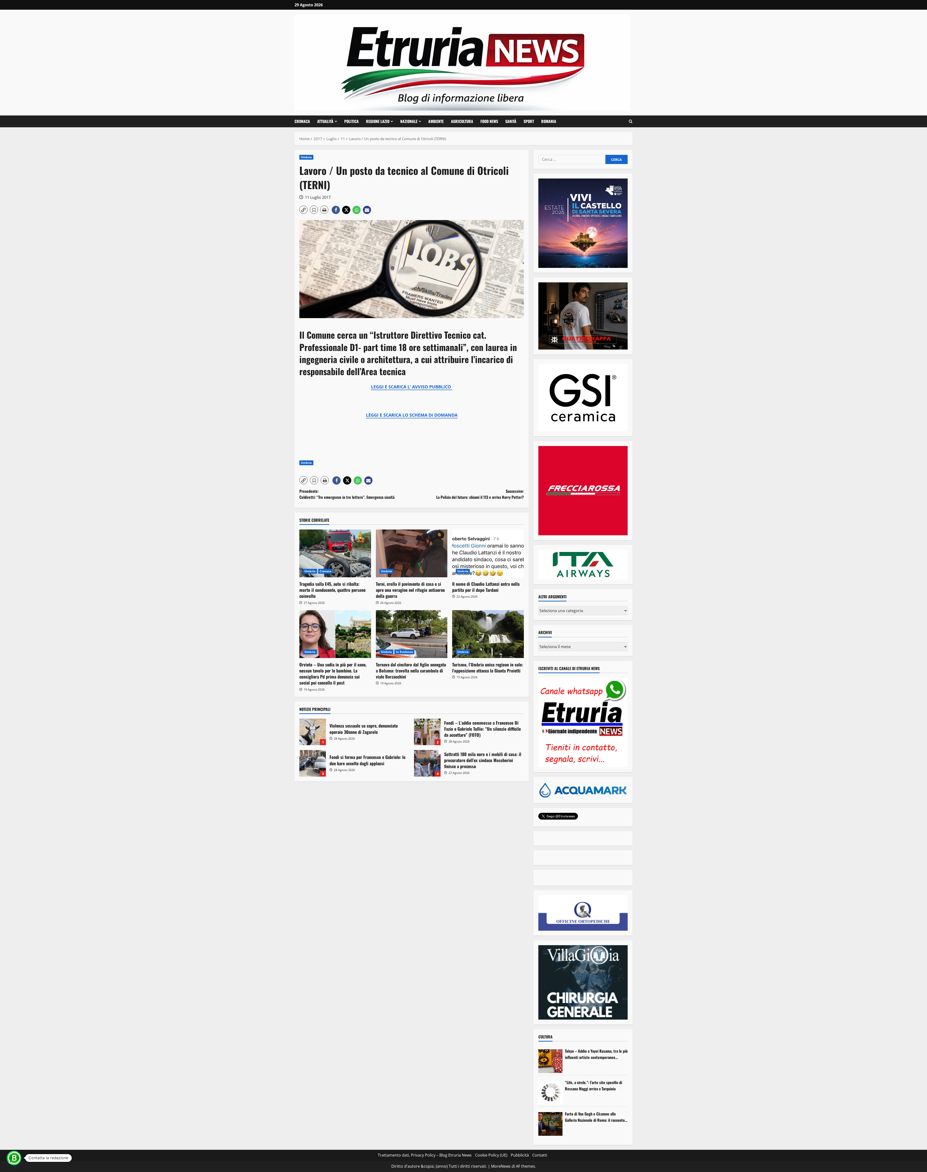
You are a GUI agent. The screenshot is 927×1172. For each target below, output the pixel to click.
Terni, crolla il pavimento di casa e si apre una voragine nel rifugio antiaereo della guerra (410, 590)
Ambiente (436, 121)
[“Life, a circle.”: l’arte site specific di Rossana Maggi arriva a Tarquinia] (550, 1092)
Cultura (545, 1037)
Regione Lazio (377, 121)
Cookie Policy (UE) (491, 1155)
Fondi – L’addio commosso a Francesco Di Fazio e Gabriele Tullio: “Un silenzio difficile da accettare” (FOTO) (427, 732)
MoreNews (501, 1166)
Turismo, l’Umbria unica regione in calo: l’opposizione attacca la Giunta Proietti (487, 667)
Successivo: (480, 494)
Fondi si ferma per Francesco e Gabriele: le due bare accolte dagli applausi (312, 763)
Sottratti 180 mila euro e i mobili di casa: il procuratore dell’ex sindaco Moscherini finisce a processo (427, 763)
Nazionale (408, 121)
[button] (630, 121)
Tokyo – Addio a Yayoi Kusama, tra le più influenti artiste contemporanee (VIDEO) (596, 1054)
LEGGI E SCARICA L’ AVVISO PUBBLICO (411, 387)
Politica (351, 121)
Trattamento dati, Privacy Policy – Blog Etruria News (425, 1155)
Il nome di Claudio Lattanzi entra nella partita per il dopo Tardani (486, 587)
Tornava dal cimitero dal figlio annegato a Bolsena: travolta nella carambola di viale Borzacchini (411, 670)
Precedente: (346, 494)
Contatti (539, 1155)
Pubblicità (520, 1155)
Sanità (510, 121)
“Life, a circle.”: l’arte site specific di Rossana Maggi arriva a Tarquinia (593, 1085)
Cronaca (302, 121)
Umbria (306, 157)
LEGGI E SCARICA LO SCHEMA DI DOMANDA (411, 415)
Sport (529, 121)
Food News (489, 121)
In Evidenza (404, 652)
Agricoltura (462, 121)
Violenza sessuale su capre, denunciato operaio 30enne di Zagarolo (312, 732)
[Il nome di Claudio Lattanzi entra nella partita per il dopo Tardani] (488, 553)
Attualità (325, 121)
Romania (548, 121)
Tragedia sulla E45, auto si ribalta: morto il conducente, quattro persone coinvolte (332, 590)
